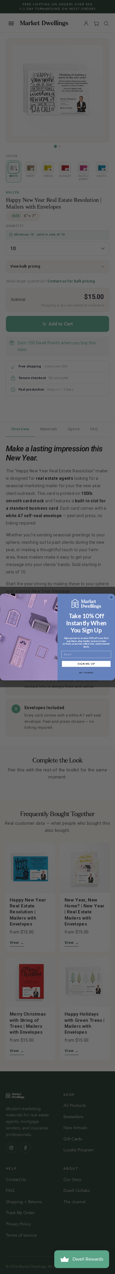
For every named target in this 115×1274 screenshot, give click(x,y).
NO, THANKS (86, 673)
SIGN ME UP (86, 663)
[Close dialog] (111, 597)
